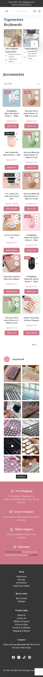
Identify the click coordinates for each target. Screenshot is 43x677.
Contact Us (21, 618)
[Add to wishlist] (17, 92)
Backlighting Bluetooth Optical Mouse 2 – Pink (31, 237)
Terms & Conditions (21, 627)
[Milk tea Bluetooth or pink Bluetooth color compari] (30, 409)
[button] (34, 44)
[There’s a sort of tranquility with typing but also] (12, 409)
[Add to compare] (17, 98)
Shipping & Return (21, 631)
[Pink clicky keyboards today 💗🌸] (12, 427)
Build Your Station (21, 586)
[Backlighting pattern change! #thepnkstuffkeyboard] (30, 445)
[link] (21, 3)
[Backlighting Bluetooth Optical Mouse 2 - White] (12, 98)
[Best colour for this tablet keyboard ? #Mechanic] (30, 427)
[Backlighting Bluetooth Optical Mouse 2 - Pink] (31, 222)
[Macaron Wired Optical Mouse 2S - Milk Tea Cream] (31, 98)
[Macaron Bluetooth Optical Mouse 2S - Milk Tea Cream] (31, 180)
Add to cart (11, 126)
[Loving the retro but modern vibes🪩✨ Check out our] (30, 464)
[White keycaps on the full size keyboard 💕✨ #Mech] (12, 391)
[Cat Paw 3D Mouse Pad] (12, 222)
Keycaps (21, 579)
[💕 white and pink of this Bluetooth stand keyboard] (30, 391)
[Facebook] (13, 657)
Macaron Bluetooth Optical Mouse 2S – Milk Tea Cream (31, 196)
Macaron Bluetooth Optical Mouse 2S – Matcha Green (31, 154)
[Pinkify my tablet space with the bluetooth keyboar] (12, 464)
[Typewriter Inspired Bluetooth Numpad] (12, 263)
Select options (11, 209)
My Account (21, 598)
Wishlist (21, 601)
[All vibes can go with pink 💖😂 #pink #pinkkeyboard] (12, 373)
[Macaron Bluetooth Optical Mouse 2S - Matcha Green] (31, 139)
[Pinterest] (29, 657)
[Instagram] (18, 657)
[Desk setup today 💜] (30, 373)
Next (34, 345)
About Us (21, 615)
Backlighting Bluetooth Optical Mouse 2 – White (12, 113)
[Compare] (34, 11)
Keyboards (21, 576)
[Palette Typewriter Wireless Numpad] (31, 305)
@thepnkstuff (23, 644)
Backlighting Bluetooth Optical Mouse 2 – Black (31, 279)
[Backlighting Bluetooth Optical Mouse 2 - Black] (31, 263)
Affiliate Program (21, 621)
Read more (11, 167)
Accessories (21, 582)
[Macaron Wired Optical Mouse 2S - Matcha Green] (12, 305)
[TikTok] (24, 657)
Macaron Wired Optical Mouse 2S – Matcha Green (11, 320)
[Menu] (7, 11)
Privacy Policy (21, 624)
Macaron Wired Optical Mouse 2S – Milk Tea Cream (31, 113)
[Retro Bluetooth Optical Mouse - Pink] (12, 139)
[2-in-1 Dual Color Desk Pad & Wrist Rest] (12, 180)
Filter (9, 84)
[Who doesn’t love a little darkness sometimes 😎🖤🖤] (12, 445)
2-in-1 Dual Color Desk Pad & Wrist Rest (11, 196)
